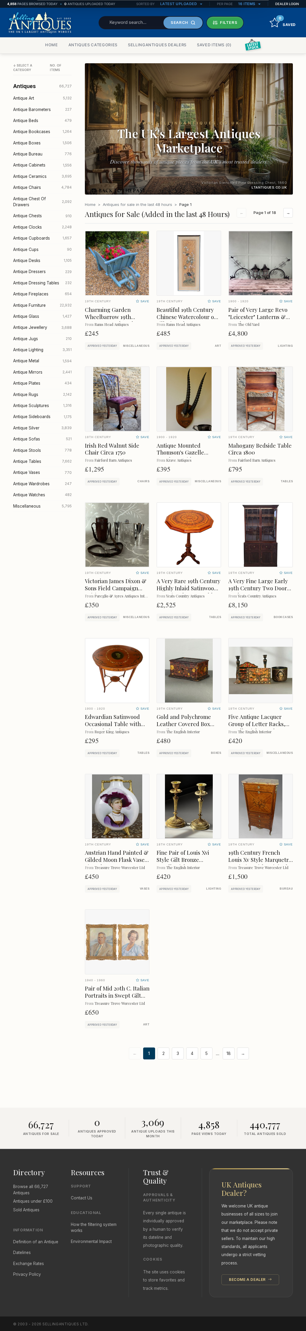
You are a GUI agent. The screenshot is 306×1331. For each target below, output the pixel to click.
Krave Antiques (179, 460)
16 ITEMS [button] (247, 3)
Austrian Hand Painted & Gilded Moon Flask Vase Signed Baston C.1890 (117, 860)
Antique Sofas (42, 439)
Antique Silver (42, 428)
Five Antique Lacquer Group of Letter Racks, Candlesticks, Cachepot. (258, 724)
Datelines (22, 1252)
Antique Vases (42, 472)
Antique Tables (42, 461)
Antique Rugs (42, 394)
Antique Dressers (42, 271)
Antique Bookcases (42, 131)
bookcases (283, 617)
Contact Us (81, 1198)
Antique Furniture (42, 305)
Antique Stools (42, 450)
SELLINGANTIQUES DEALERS (157, 44)
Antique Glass (42, 316)
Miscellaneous (42, 506)
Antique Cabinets (42, 165)
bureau (286, 888)
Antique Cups (42, 249)
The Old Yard (248, 324)
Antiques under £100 (33, 1201)
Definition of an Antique (35, 1241)
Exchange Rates (28, 1263)
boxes (216, 752)
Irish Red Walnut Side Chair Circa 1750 (112, 449)
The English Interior (183, 731)
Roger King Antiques (111, 731)
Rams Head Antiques (111, 324)
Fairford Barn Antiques (113, 460)
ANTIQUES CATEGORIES (92, 44)
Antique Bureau (42, 154)
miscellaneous (136, 345)
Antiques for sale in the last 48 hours (137, 204)
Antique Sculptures (42, 405)
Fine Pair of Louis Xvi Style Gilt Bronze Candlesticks (183, 860)
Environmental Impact (91, 1241)
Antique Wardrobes (42, 483)
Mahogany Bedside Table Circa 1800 (260, 449)
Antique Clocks (42, 227)
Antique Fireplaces (42, 294)
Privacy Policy (27, 1274)
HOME (51, 44)
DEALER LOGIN (287, 4)
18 (229, 1053)
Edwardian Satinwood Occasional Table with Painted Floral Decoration (113, 727)
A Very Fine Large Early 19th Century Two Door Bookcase (258, 588)
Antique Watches (42, 494)
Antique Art (42, 98)
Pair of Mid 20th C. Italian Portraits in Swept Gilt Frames (117, 995)
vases (144, 888)
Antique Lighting (42, 349)
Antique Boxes (42, 143)
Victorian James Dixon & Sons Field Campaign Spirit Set (115, 588)
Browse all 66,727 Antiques (30, 1189)
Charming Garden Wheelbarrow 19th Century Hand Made (110, 317)
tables (287, 481)
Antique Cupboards (42, 238)
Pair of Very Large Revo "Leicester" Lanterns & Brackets (257, 317)
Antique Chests (42, 215)
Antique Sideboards (42, 416)
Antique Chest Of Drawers (42, 201)
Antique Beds (42, 120)
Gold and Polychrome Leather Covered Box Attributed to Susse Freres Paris (184, 727)
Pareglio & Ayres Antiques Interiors (124, 595)
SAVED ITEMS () (214, 44)
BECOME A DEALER (248, 1279)
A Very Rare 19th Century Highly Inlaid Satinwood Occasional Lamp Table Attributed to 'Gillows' (188, 591)
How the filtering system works (94, 1227)
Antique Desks (42, 260)
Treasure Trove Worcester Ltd (119, 867)
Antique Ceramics (42, 176)
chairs (143, 481)
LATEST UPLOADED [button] (179, 3)
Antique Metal (42, 360)
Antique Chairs (42, 187)
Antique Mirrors (42, 372)
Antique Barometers (42, 109)
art (218, 345)
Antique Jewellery (42, 327)
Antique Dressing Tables (42, 283)
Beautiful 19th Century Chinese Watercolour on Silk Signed (187, 317)
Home (90, 204)
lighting (285, 345)
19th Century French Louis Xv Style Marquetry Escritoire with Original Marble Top (259, 863)
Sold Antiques (26, 1209)
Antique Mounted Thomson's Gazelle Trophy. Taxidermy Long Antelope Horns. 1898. (188, 456)
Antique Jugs (42, 338)
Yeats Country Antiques (185, 595)
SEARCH (179, 22)
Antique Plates (42, 383)
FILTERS (229, 22)
